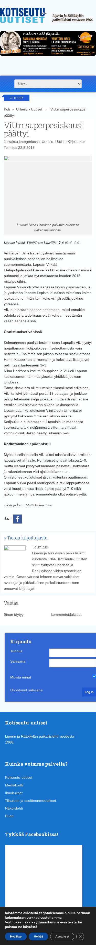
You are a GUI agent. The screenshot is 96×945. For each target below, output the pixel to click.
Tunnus (16, 651)
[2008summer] (48, 57)
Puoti (9, 816)
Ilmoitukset (14, 793)
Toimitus (10, 147)
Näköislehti (14, 808)
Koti (7, 109)
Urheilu (22, 109)
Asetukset (62, 936)
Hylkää (38, 936)
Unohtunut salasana (26, 690)
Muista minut (20, 677)
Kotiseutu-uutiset (18, 777)
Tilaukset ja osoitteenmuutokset (30, 801)
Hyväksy (16, 936)
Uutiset (36, 109)
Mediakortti (14, 785)
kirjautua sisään (37, 614)
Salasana (17, 661)
